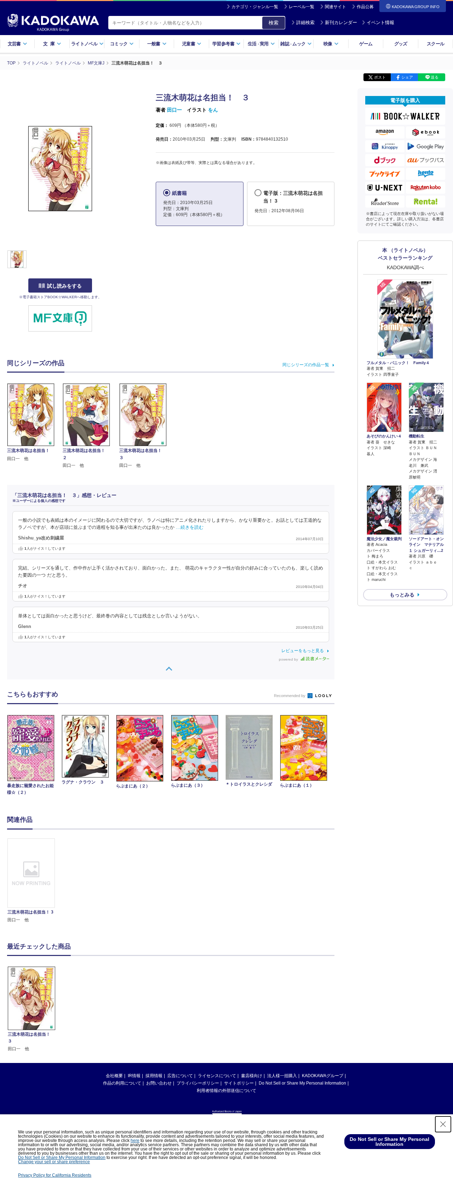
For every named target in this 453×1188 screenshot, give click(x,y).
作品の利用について (122, 1083)
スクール (435, 43)
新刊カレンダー (341, 22)
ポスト (380, 77)
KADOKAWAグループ (322, 1075)
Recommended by (290, 696)
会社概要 (114, 1075)
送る (434, 77)
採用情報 (153, 1075)
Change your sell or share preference (54, 1162)
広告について (180, 1075)
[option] (35, 881)
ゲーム (365, 43)
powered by (289, 659)
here (135, 1140)
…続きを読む (189, 527)
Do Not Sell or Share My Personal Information (302, 1083)
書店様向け (251, 1075)
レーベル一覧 (301, 6)
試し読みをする (64, 286)
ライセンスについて (217, 1075)
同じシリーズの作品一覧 (305, 364)
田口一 (174, 110)
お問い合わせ (159, 1083)
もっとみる (402, 595)
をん (213, 110)
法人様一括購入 (282, 1075)
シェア (407, 77)
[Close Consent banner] (443, 1124)
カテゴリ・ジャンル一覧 (254, 6)
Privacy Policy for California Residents (54, 1175)
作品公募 (365, 6)
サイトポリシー (239, 1083)
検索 (274, 23)
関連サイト (335, 6)
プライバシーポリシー (198, 1083)
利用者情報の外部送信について (226, 1090)
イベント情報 (380, 22)
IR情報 (134, 1075)
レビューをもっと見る (302, 650)
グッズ (400, 43)
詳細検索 (305, 22)
